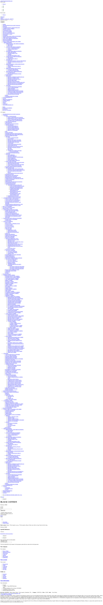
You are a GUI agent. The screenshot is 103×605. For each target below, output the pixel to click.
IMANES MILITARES (12, 80)
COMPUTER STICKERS (11, 374)
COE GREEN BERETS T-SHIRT (11, 279)
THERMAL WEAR (11, 263)
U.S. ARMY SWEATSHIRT (13, 309)
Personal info (5, 564)
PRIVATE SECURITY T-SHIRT (14, 320)
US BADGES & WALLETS (13, 195)
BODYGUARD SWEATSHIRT (14, 305)
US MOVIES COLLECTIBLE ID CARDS (13, 404)
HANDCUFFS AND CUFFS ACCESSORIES (12, 36)
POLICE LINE (9, 228)
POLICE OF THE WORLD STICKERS (13, 362)
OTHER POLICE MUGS (13, 58)
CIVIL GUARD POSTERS (13, 87)
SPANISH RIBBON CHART (13, 129)
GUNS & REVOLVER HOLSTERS (11, 209)
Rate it (1, 515)
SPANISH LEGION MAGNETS (14, 79)
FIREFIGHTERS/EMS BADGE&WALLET (14, 190)
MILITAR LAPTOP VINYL (13, 379)
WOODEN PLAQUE (9, 174)
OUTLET (5, 101)
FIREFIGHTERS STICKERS (11, 357)
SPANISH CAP (11, 396)
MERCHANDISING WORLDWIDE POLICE (15, 64)
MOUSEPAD (10, 44)
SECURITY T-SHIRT (9, 281)
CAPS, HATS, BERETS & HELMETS (10, 38)
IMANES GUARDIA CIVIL (13, 78)
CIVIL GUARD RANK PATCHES (14, 165)
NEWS (4, 102)
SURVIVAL (7, 271)
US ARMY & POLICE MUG (13, 70)
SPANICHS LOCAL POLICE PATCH (15, 146)
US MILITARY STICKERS (10, 371)
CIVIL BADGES (8, 122)
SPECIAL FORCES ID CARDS (11, 402)
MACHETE (10, 424)
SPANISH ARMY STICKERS (11, 356)
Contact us (5, 554)
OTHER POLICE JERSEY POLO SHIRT (16, 345)
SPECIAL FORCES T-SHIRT (11, 285)
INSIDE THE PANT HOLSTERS (11, 210)
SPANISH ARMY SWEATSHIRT (14, 301)
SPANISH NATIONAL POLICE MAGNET (16, 82)
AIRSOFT (8, 415)
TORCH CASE (11, 253)
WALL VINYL (8, 373)
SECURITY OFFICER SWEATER (17, 268)
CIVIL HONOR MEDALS (13, 125)
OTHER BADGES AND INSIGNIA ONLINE (14, 178)
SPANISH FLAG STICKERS (11, 370)
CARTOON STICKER (12, 366)
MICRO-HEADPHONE (10, 234)
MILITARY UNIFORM (9, 236)
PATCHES (8, 136)
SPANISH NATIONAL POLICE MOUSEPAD (17, 60)
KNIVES (7, 422)
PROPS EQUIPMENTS (7, 99)
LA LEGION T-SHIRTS (12, 331)
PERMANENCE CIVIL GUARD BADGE (16, 118)
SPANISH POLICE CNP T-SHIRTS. (12, 276)
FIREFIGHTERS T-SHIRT (13, 314)
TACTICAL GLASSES (9, 249)
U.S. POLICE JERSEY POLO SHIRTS (15, 349)
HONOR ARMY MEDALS (13, 127)
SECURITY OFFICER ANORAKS (17, 267)
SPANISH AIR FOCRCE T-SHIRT (14, 316)
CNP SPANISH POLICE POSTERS (15, 86)
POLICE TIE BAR (9, 132)
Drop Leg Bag (8, 222)
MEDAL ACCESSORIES (13, 130)
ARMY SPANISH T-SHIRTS (13, 328)
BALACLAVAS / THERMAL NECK (12, 223)
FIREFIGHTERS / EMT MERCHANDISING (15, 43)
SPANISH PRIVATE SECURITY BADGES (11, 25)
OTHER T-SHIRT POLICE (15, 323)
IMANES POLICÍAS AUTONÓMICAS (15, 83)
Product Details (6, 523)
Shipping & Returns (6, 552)
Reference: (2, 504)
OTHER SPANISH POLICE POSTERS (15, 90)
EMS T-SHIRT (8, 290)
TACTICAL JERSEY (12, 260)
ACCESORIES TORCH (12, 252)
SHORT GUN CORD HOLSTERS (12, 213)
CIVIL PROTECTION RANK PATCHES (16, 164)
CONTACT (5, 103)
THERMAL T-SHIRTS (9, 295)
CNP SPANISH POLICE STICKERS (12, 354)
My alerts (4, 569)
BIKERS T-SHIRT (13, 324)
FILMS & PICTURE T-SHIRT (16, 326)
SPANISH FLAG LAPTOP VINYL (15, 385)
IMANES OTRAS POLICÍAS (13, 81)
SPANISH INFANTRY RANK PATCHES (16, 162)
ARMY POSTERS (11, 88)
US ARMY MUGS (11, 72)
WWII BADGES (8, 180)
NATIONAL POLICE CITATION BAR (15, 157)
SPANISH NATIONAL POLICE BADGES (13, 133)
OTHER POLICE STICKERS (11, 363)
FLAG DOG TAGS (11, 248)
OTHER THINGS (8, 74)
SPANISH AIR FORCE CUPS (14, 55)
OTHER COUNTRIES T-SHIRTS (12, 293)
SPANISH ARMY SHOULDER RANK (15, 168)
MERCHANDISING (8, 42)
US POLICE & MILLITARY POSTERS (15, 92)
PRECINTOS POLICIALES (13, 232)
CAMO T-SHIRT (8, 284)
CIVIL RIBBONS (11, 154)
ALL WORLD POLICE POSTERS (14, 93)
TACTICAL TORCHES (10, 250)
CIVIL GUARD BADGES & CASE (17, 186)
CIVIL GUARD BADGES (11, 116)
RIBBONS (8, 153)
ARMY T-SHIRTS (8, 287)
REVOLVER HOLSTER (10, 211)
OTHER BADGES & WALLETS (14, 196)
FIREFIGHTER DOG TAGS (13, 239)
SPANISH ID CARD (9, 401)
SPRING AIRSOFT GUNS (13, 416)
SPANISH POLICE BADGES (11, 176)
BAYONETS (7, 427)
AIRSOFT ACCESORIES (13, 421)
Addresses (5, 567)
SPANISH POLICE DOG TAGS (14, 245)
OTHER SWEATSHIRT (12, 310)
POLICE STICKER (11, 368)
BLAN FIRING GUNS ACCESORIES (12, 414)
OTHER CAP (10, 398)
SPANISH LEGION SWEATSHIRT (15, 300)
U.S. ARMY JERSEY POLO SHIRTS (15, 342)
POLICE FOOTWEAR (9, 237)
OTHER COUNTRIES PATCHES (15, 150)
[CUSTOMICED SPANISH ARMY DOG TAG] (12, 494)
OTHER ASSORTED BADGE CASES (13, 205)
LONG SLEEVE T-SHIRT (11, 313)
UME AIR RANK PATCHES (13, 163)
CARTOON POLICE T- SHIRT (16, 325)
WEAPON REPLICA (9, 411)
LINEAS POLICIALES (12, 231)
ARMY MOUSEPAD (12, 52)
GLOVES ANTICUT (9, 225)
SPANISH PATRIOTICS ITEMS (11, 96)
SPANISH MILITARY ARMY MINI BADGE (14, 134)
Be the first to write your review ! (6, 533)
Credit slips (5, 566)
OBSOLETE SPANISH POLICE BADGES (13, 181)
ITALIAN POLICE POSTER (13, 94)
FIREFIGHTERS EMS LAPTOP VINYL (16, 384)
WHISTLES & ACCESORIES (11, 235)
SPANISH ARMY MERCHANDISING (14, 51)
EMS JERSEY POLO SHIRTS (14, 350)
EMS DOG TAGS (11, 240)
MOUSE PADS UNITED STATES (14, 73)
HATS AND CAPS (9, 395)
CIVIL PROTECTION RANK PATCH (15, 173)
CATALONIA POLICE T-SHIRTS (12, 278)
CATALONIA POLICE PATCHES (14, 144)
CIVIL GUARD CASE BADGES (11, 198)
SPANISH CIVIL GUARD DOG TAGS (15, 241)
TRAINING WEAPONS (10, 410)
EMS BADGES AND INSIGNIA (11, 175)
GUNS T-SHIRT (13, 322)
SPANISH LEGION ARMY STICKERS (13, 360)
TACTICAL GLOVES (9, 226)
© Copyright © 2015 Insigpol (6, 594)
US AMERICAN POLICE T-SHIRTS (12, 292)
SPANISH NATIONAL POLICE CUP (15, 61)
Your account (3, 559)
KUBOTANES (8, 412)
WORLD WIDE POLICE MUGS (14, 66)
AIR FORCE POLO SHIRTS (13, 338)
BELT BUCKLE (8, 227)
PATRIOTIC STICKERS (10, 359)
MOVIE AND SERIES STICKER (14, 365)
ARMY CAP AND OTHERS (11, 399)
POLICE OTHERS (11, 262)
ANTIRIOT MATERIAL (10, 256)
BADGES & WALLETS (10, 183)
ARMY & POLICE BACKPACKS (9, 37)
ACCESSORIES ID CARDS (11, 407)
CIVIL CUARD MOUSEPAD (13, 48)
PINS (6, 131)
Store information (4, 580)
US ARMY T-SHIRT (12, 327)
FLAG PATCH (10, 138)
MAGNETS (8, 75)
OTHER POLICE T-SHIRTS (11, 289)
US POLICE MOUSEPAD (13, 69)
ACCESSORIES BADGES (10, 182)
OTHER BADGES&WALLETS (16, 188)
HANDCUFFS (8, 220)
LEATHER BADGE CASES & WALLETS (11, 27)
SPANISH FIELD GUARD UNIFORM (13, 254)
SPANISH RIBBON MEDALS (14, 160)
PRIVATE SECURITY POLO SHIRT (15, 351)
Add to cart (3, 510)
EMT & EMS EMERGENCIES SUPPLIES (13, 257)
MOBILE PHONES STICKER (11, 388)
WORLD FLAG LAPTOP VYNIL (14, 386)
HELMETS (7, 394)
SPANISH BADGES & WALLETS (15, 184)
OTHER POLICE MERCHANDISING (14, 56)
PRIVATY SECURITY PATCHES (14, 139)
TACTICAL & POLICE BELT (9, 32)
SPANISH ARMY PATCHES (13, 142)
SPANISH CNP (9, 59)
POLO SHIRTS (9, 336)
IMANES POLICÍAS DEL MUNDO (15, 84)
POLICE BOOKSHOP (7, 40)
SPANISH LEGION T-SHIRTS (11, 282)
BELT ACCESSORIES (7, 31)
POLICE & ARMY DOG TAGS (12, 238)
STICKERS (5, 35)
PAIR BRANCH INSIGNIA (10, 121)
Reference (2, 527)
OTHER (9, 63)
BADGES (5, 26)
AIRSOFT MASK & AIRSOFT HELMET (16, 419)
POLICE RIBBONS (11, 158)
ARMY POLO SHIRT (12, 352)
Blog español (5, 556)
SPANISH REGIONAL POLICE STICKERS (14, 358)
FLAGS (4, 98)
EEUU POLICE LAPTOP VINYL (14, 382)
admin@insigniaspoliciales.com (6, 0)
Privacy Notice (5, 551)
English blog (5, 557)
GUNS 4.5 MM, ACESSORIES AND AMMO (12, 41)
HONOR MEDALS (9, 124)
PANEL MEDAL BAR (12, 159)
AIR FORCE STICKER (10, 387)
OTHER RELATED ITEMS (10, 270)
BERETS (7, 393)
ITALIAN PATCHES (14, 151)
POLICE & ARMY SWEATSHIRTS (13, 296)
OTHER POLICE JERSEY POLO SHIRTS (16, 348)
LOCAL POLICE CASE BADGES (12, 201)
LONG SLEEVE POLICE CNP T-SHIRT (16, 315)
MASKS (7, 272)
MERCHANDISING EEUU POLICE (13, 68)
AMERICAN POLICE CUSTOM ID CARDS (14, 403)
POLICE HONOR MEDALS (13, 128)
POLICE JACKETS (7, 29)
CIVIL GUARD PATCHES (13, 137)
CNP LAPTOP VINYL (12, 375)
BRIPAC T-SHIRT (9, 280)
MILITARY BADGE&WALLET (16, 187)
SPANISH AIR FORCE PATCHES (14, 141)
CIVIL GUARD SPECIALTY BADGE (15, 117)
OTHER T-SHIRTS (9, 294)
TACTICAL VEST (9, 224)
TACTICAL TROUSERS (13, 261)
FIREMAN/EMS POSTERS (13, 89)
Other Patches (10, 149)
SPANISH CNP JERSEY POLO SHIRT (15, 347)
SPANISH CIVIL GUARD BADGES (15, 120)
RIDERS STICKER (11, 367)
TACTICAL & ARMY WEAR (12, 259)
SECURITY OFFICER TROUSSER (17, 266)
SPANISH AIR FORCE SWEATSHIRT (15, 298)
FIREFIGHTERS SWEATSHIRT (14, 297)
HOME (4, 24)
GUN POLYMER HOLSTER (11, 212)
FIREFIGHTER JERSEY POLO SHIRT (15, 337)
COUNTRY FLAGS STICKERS (11, 372)
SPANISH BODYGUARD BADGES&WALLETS (15, 194)
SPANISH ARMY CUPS (12, 53)
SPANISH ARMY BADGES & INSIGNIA (13, 166)
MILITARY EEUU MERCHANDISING (14, 71)
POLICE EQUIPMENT (7, 39)
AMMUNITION (8, 413)
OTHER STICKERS (10, 364)
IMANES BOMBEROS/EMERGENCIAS (16, 76)
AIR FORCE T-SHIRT (9, 291)
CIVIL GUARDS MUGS (12, 49)
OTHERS (9, 50)
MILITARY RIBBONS (12, 156)
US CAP (9, 397)
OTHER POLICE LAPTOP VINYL (15, 381)
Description (5, 522)
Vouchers (4, 568)
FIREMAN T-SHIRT (9, 283)
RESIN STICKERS (9, 389)
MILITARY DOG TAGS (12, 242)
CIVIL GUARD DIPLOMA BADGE (15, 119)
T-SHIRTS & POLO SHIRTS (8, 28)
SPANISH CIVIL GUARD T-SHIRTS (12, 277)
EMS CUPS (10, 45)
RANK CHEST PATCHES (11, 161)
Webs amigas (5, 553)
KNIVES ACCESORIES (12, 423)
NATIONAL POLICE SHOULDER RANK (16, 169)
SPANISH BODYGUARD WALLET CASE (14, 204)
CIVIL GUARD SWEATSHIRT (14, 299)
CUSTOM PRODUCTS (7, 97)
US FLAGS (7, 487)
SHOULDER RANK (10, 167)
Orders (4, 565)
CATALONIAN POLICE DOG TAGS (15, 244)
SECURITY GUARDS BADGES (11, 123)
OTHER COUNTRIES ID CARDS (12, 406)
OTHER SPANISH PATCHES (14, 152)
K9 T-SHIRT (7, 286)
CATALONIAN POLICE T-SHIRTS (15, 334)
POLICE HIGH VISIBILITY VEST (12, 269)
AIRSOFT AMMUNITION (13, 418)
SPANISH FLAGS (9, 488)
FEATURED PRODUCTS (8, 104)
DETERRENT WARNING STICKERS (13, 369)
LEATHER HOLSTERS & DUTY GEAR (13, 215)
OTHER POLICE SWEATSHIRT (14, 303)
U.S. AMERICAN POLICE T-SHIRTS (15, 330)
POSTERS (8, 85)
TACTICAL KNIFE (11, 425)
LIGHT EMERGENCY (9, 255)
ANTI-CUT (7, 233)
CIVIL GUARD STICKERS (10, 355)
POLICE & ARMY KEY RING (11, 135)
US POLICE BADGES (9, 179)
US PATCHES (10, 143)
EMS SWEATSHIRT (12, 304)
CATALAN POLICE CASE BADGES (12, 200)
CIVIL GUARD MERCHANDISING (13, 46)
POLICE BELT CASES (7, 34)
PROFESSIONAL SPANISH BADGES (13, 177)
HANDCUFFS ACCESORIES (11, 219)
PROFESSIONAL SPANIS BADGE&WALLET (15, 192)
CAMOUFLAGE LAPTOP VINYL (15, 380)
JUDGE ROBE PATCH (12, 145)
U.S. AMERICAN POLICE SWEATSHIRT (16, 306)
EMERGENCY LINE (12, 230)
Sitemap (4, 555)
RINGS (6, 95)
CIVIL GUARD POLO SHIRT (14, 339)
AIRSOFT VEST (11, 417)
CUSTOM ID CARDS (7, 30)
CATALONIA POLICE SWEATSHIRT (15, 311)
